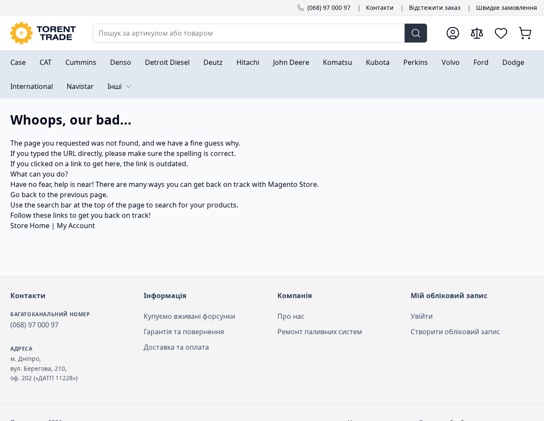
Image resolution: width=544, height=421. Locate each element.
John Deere (291, 62)
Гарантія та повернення (184, 331)
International (31, 86)
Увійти (422, 316)
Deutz (213, 62)
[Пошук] (416, 33)
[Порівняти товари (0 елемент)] (477, 33)
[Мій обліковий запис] (452, 33)
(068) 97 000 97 (328, 7)
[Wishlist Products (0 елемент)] (501, 33)
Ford (481, 62)
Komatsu (337, 62)
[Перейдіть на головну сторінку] (43, 33)
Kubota (378, 62)
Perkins (415, 62)
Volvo (451, 62)
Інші (115, 86)
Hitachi (248, 62)
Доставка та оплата (176, 347)
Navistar (80, 86)
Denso (120, 62)
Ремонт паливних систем (319, 331)
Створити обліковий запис (455, 331)
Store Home (29, 225)
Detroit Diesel (167, 62)
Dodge (513, 62)
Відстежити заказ (435, 7)
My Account (76, 225)
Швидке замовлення (506, 7)
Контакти (379, 7)
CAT (46, 62)
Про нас (290, 316)
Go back (23, 194)
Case (18, 62)
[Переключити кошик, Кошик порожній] (525, 33)
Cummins (80, 62)
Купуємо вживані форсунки (189, 316)
